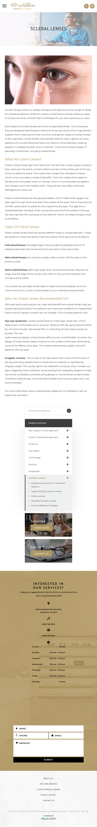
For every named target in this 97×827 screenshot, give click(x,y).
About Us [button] (48, 778)
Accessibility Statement (57, 811)
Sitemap (84, 811)
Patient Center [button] (47, 795)
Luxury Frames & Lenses (48, 789)
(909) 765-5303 (48, 624)
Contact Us (41, 554)
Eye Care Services (48, 784)
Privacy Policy (74, 811)
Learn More (41, 528)
